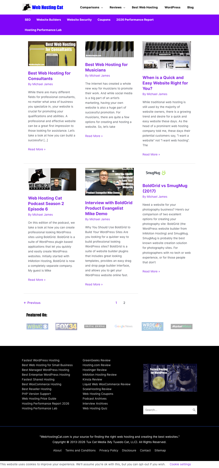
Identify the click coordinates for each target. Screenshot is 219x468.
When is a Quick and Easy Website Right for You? (165, 83)
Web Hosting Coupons (98, 394)
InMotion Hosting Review (100, 374)
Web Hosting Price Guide (39, 398)
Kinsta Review (92, 379)
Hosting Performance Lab (39, 408)
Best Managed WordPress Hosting (45, 370)
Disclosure (129, 450)
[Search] (194, 410)
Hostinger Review (95, 370)
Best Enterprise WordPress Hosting (46, 374)
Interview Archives (95, 403)
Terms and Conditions (80, 450)
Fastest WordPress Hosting (40, 360)
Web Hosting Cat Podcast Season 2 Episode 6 (46, 204)
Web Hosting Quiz (95, 408)
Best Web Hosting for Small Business (47, 365)
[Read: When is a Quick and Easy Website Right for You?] (167, 55)
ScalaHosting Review (97, 389)
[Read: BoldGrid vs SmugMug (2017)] (157, 173)
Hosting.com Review (97, 365)
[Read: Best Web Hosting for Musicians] (109, 49)
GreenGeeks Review (97, 360)
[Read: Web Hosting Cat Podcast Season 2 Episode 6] (52, 179)
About (57, 450)
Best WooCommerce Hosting (41, 384)
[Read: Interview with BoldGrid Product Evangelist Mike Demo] (109, 181)
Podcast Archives (95, 398)
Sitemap (160, 450)
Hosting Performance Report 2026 (45, 403)
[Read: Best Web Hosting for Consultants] (52, 53)
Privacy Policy (108, 450)
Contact (145, 450)
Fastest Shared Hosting (38, 379)
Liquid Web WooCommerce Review (107, 384)
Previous (32, 303)
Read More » (37, 149)
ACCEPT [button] (201, 464)
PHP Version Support (36, 394)
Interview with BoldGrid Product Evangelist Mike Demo (108, 208)
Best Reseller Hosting (36, 389)
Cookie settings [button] (180, 464)
